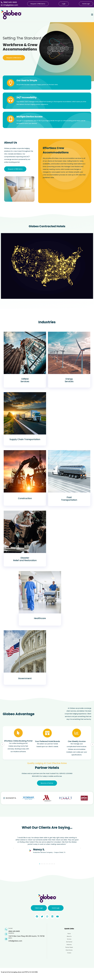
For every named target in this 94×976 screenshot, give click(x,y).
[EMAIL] (6, 939)
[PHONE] (6, 929)
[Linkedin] (52, 916)
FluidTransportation (69, 498)
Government (25, 678)
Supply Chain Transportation (25, 439)
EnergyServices (69, 380)
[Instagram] (47, 916)
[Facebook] (37, 916)
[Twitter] (42, 916)
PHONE (10, 928)
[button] (13, 848)
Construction (25, 498)
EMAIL (10, 938)
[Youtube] (57, 916)
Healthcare (40, 618)
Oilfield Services (25, 380)
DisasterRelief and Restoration (25, 559)
